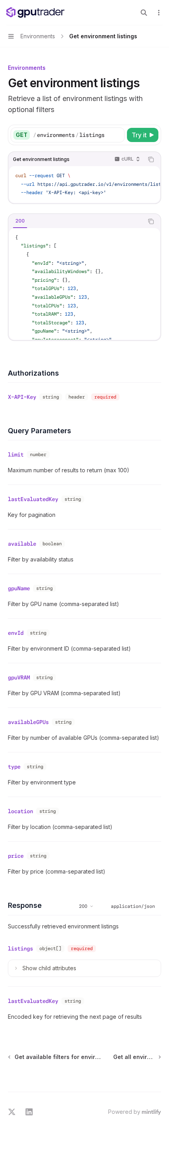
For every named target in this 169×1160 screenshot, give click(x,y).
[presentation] (84, 184)
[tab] (20, 221)
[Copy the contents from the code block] (151, 159)
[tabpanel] (84, 284)
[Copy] (117, 135)
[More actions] (159, 12)
